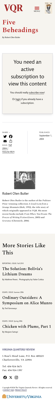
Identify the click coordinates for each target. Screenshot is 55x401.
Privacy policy (21, 390)
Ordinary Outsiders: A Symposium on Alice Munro (27, 300)
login (18, 99)
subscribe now (36, 93)
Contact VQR (8, 390)
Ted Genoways (11, 309)
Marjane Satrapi (11, 332)
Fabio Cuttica (38, 280)
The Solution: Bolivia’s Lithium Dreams (22, 271)
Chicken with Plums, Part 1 (26, 327)
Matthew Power (11, 280)
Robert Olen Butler (12, 38)
